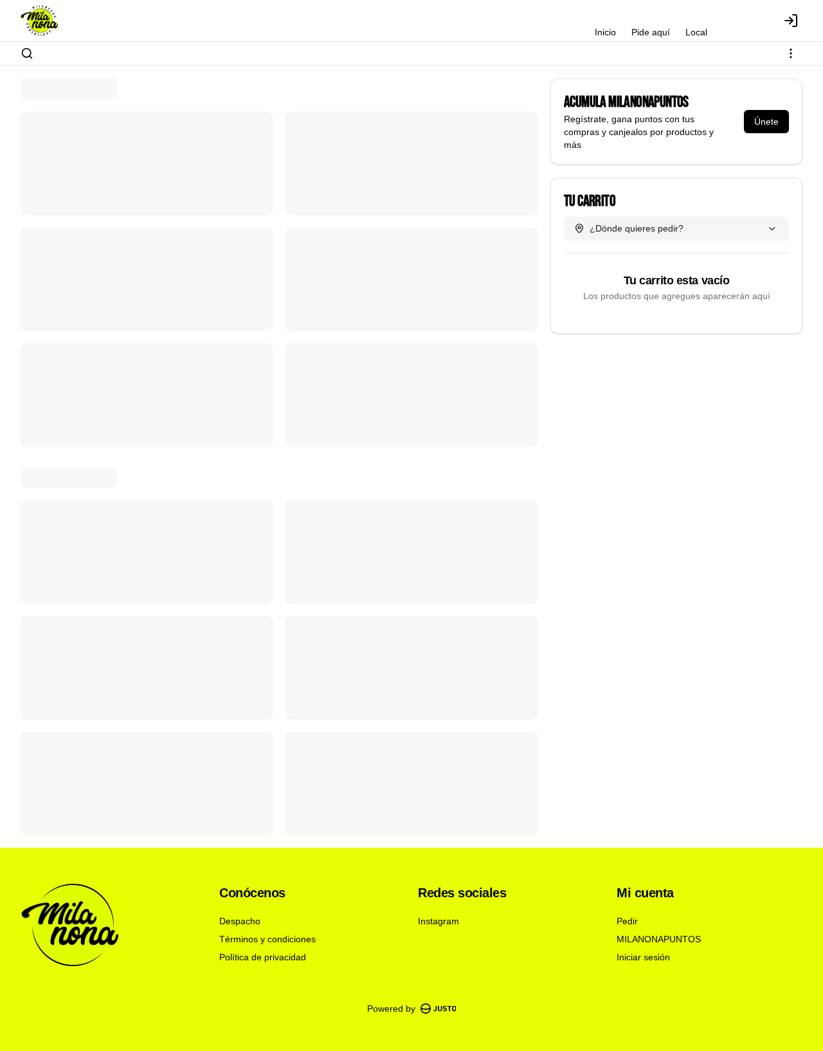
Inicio (605, 32)
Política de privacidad (262, 957)
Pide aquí (650, 32)
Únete (766, 121)
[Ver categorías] (790, 53)
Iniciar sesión (643, 957)
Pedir (627, 921)
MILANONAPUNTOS (659, 939)
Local (696, 32)
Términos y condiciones (267, 939)
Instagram (438, 921)
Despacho (239, 921)
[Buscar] (27, 53)
